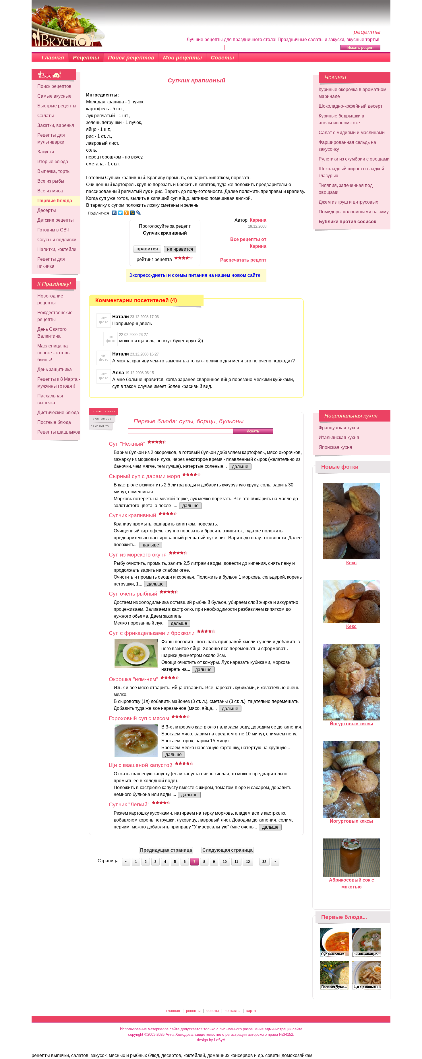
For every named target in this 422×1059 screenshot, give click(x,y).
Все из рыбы (50, 181)
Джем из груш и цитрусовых (348, 202)
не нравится (180, 249)
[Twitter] (120, 213)
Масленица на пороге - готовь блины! (53, 352)
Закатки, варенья (55, 125)
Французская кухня (339, 427)
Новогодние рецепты (50, 299)
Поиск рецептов (131, 58)
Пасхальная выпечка (50, 399)
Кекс (351, 562)
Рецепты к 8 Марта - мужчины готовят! (58, 383)
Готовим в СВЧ (53, 229)
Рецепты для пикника (51, 262)
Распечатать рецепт (243, 260)
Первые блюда (54, 200)
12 (248, 862)
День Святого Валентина (52, 333)
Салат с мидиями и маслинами (352, 132)
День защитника (54, 369)
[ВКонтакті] (114, 213)
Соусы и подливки (56, 239)
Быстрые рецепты (56, 105)
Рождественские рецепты (55, 316)
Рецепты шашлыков (58, 432)
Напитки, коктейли (56, 249)
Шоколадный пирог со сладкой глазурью (351, 172)
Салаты (45, 115)
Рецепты (86, 58)
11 (236, 862)
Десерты (46, 210)
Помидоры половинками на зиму (354, 211)
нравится (147, 248)
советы (212, 1010)
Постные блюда (54, 422)
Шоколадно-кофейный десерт (350, 106)
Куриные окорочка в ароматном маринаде (352, 93)
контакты (232, 1010)
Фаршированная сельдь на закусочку (347, 146)
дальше (240, 466)
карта (251, 1010)
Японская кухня (335, 447)
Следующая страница (227, 850)
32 (264, 862)
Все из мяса (50, 190)
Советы (222, 58)
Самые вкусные (54, 96)
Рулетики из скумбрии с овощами (354, 158)
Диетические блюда (58, 412)
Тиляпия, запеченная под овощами (346, 189)
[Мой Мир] (132, 213)
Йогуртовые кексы (351, 723)
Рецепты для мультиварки (51, 138)
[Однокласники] (126, 213)
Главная (53, 58)
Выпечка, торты (54, 171)
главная (173, 1010)
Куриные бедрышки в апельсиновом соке (341, 119)
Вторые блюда (52, 161)
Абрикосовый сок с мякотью (351, 883)
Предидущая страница (166, 850)
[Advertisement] (351, 317)
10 (225, 862)
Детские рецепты (55, 220)
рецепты (193, 1010)
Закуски (45, 151)
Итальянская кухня (339, 437)
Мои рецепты (182, 58)
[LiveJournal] (138, 213)
